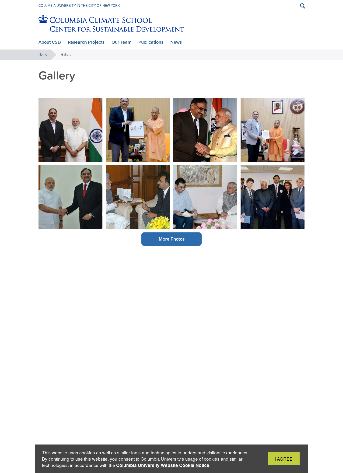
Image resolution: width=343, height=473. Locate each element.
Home (42, 54)
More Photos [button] (172, 238)
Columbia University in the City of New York (79, 5)
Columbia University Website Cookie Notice (162, 465)
